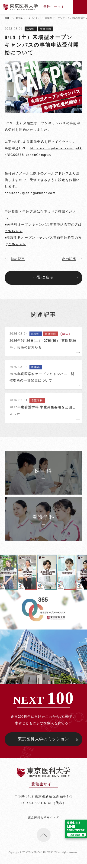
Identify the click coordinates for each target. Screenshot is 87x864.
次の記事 (69, 259)
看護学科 (46, 28)
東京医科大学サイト (42, 817)
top (7, 18)
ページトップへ (44, 835)
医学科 (30, 28)
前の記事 (18, 259)
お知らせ (21, 18)
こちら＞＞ (14, 231)
